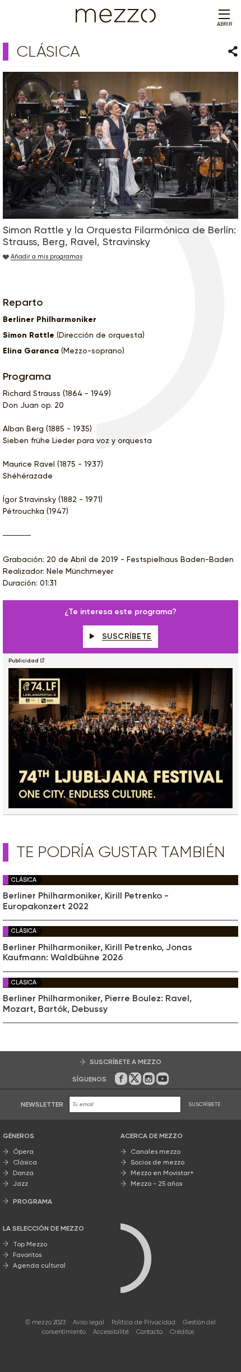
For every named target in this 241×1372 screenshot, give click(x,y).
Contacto (149, 1332)
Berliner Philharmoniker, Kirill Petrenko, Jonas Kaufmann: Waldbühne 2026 (97, 952)
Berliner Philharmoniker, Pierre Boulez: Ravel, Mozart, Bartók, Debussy (97, 1003)
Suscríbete (127, 636)
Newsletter (42, 1104)
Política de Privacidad (143, 1322)
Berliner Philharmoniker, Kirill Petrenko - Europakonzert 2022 (86, 901)
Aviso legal (88, 1322)
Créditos (182, 1332)
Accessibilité (111, 1332)
